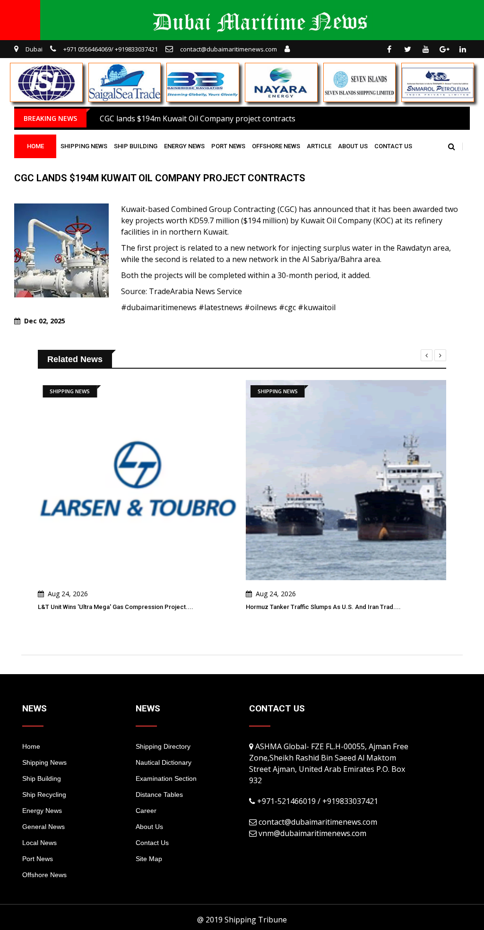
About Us (353, 146)
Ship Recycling (44, 794)
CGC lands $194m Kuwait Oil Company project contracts (197, 118)
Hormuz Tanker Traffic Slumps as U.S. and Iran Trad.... (323, 606)
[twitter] (407, 49)
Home (35, 146)
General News (43, 826)
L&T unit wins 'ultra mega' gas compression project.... (115, 606)
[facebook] (389, 49)
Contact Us (393, 146)
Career (146, 810)
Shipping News (83, 146)
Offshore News (276, 146)
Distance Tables (159, 794)
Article (319, 146)
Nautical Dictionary (163, 762)
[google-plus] (444, 49)
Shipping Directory (163, 746)
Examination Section (166, 778)
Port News (228, 146)
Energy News (184, 146)
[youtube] (426, 49)
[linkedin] (463, 49)
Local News (39, 842)
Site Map (149, 858)
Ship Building (135, 146)
